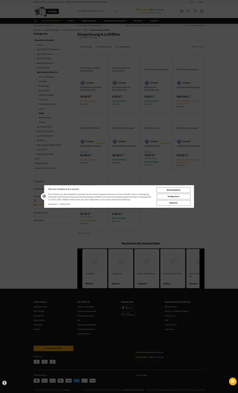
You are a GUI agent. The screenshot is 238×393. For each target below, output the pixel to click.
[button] (4, 382)
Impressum (52, 204)
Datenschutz (65, 204)
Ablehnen (173, 203)
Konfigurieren (173, 196)
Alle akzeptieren (173, 190)
